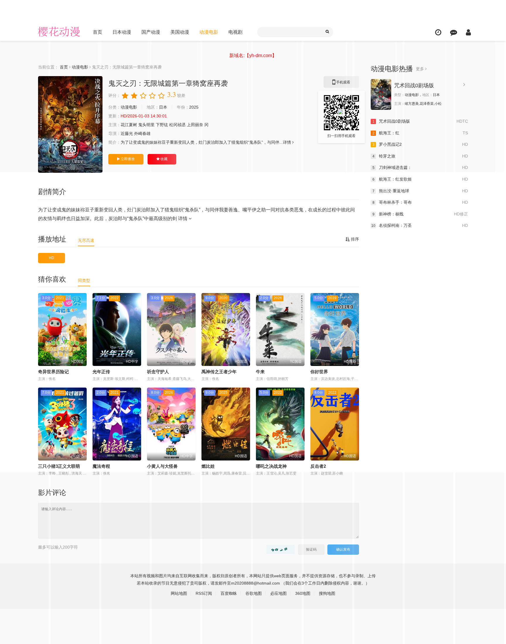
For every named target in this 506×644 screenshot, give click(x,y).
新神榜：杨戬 (420, 214)
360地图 (302, 593)
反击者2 (318, 466)
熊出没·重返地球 (420, 191)
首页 (97, 32)
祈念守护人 (158, 371)
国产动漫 (150, 32)
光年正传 (101, 371)
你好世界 (319, 371)
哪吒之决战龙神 (271, 466)
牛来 (260, 371)
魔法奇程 (101, 466)
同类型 (84, 280)
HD (51, 258)
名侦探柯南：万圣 (419, 225)
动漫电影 (208, 32)
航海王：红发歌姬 (420, 179)
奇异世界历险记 (53, 371)
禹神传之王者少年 (219, 371)
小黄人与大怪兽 (162, 466)
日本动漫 (121, 32)
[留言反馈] (453, 32)
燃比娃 (208, 466)
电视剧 (235, 32)
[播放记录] (438, 32)
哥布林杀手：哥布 (420, 202)
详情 (183, 218)
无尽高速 (86, 240)
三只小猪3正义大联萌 (59, 466)
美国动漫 (179, 32)
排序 (354, 239)
